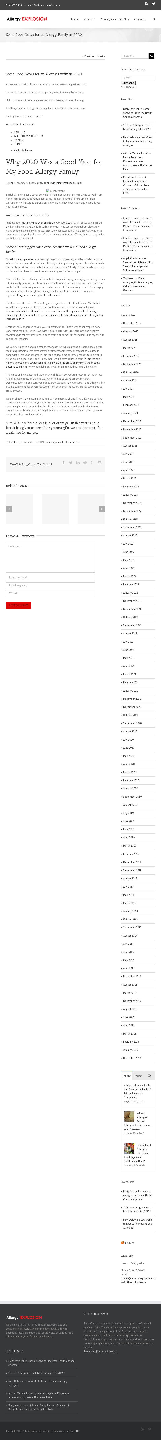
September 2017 (132, 927)
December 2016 (132, 976)
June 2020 (128, 747)
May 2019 (128, 829)
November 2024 (132, 364)
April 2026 (129, 315)
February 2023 (131, 486)
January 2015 (130, 1050)
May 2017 (128, 960)
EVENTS (18, 140)
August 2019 (130, 805)
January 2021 (130, 690)
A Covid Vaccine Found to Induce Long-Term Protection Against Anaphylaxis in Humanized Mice (138, 161)
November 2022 (132, 511)
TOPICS (18, 144)
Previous (89, 56)
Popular (127, 1075)
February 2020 (131, 780)
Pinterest (63, 183)
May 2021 (128, 658)
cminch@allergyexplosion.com (42, 5)
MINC (76, 1430)
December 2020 (132, 698)
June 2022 (128, 552)
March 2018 (129, 903)
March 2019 (129, 845)
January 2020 (130, 788)
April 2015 (129, 1025)
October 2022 (130, 519)
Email (78, 183)
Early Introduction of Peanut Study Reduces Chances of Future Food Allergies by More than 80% (136, 185)
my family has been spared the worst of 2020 (47, 222)
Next (100, 56)
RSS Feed (129, 1242)
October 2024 (130, 372)
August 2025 (130, 339)
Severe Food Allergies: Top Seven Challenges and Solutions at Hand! (138, 266)
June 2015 (128, 1017)
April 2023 (129, 470)
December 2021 (132, 601)
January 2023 (130, 494)
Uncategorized (55, 441)
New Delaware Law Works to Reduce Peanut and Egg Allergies (137, 141)
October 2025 (130, 331)
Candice (13, 441)
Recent (138, 1075)
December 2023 (132, 421)
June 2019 (128, 821)
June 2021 (128, 650)
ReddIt (71, 183)
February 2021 (131, 682)
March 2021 (129, 674)
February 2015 (131, 1041)
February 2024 (131, 405)
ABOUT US (20, 132)
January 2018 (130, 911)
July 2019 (128, 813)
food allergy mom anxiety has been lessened (35, 295)
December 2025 (132, 323)
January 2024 (130, 413)
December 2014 (132, 1058)
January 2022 (130, 592)
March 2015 (129, 1033)
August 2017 (130, 935)
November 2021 (132, 609)
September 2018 (132, 870)
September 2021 (132, 625)
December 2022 (132, 503)
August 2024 (130, 380)
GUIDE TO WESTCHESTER (28, 136)
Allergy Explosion (137, 1282)
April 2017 (129, 968)
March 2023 (129, 478)
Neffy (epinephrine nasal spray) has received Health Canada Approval (137, 113)
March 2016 (129, 993)
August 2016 (130, 984)
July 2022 (128, 543)
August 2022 (130, 535)
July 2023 (128, 454)
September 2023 (132, 437)
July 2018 (128, 886)
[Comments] (149, 1076)
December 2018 (132, 862)
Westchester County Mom (20, 124)
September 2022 (132, 527)
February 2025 (131, 356)
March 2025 (129, 348)
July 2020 (128, 739)
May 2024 (128, 397)
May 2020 (128, 756)
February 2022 (131, 584)
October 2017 (130, 919)
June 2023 (128, 462)
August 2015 (130, 1009)
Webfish (132, 87)
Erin (11, 183)
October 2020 (130, 715)
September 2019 (132, 796)
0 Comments (72, 441)
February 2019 (131, 854)
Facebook (43, 183)
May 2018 (128, 895)
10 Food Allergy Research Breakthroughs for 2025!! (36, 1373)
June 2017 (128, 952)
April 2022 (129, 568)
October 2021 (130, 617)
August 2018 (130, 878)
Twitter (53, 183)
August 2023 (130, 445)
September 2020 (132, 723)
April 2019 (129, 837)
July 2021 (128, 641)
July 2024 (128, 388)
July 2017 (128, 944)
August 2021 (130, 633)
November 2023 (132, 429)
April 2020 (129, 764)
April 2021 (129, 666)
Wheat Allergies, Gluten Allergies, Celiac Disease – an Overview (137, 1121)
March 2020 (129, 772)
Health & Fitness (23, 150)
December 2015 (132, 1001)
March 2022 (129, 576)
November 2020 (132, 707)
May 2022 (128, 560)
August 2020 (130, 731)
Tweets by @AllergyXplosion (100, 1351)
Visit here (128, 278)
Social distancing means (19, 259)
